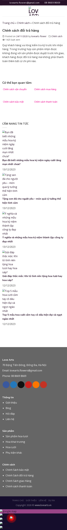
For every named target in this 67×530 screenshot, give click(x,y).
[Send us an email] (21, 384)
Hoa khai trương (15, 441)
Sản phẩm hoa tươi (17, 436)
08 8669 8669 (18, 376)
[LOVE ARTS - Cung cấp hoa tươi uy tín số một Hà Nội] (33, 10)
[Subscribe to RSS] (36, 384)
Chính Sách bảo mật (17, 470)
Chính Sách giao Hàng (18, 481)
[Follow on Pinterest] (28, 384)
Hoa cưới (11, 447)
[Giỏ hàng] (63, 10)
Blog (8, 408)
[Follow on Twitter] (13, 384)
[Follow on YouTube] (43, 384)
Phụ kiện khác (14, 452)
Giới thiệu (11, 402)
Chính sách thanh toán (19, 486)
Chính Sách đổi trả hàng (20, 475)
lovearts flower (38, 36)
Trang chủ (8, 23)
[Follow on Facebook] (6, 384)
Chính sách (23, 23)
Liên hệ (10, 419)
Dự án (51, 500)
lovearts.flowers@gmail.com (26, 370)
